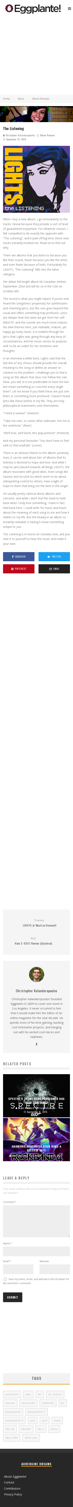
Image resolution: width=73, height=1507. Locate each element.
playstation (13, 1411)
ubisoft (26, 1429)
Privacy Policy (13, 1494)
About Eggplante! (15, 1476)
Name (7, 1243)
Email (7, 1261)
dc (39, 1394)
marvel (10, 1403)
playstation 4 (14, 1420)
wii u (41, 1429)
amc (28, 1394)
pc (62, 1403)
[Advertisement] (36, 56)
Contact (9, 1482)
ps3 (32, 1420)
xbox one (31, 1437)
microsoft (28, 1403)
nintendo (48, 1403)
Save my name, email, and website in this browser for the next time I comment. (36, 1281)
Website (44, 1261)
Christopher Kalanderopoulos (20, 135)
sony (57, 1420)
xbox (54, 1429)
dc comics (55, 1394)
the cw (10, 1429)
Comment (9, 1202)
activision (12, 1394)
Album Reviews (47, 135)
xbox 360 (12, 1437)
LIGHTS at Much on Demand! (39, 923)
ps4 (44, 1420)
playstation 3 (36, 1411)
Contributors (12, 1488)
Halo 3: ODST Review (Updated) (33, 941)
